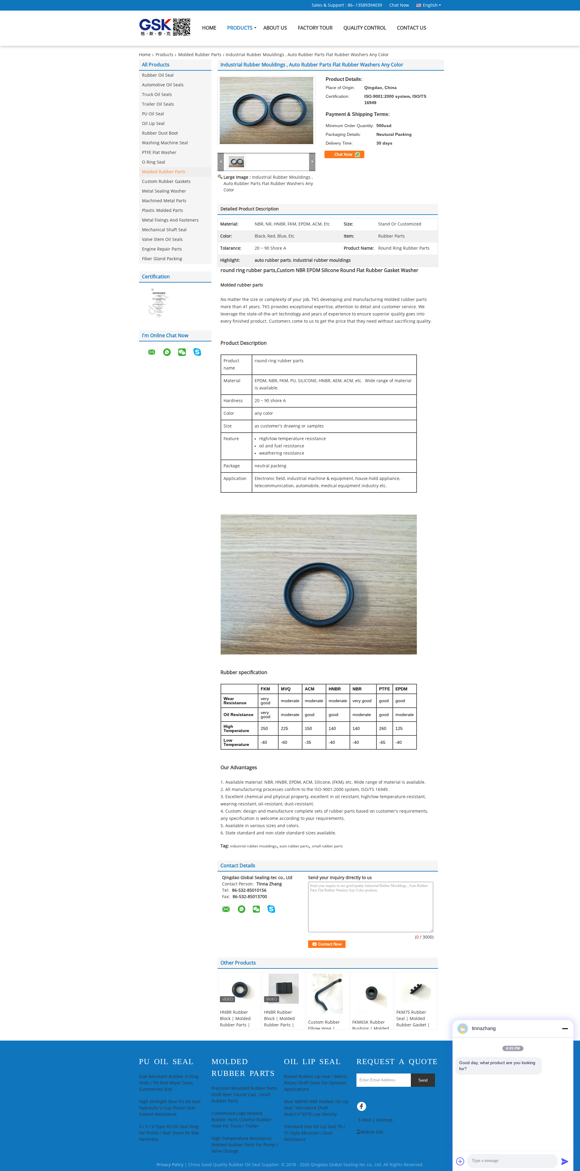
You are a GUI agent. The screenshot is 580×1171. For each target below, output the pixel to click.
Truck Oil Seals (157, 94)
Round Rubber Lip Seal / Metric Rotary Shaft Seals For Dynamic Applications (315, 1083)
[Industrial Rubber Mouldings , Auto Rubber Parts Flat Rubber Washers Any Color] (266, 110)
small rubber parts (327, 846)
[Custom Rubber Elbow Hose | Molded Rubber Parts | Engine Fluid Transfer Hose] (328, 994)
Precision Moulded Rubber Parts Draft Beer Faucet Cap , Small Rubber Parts (244, 1095)
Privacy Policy (169, 1164)
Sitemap (384, 1120)
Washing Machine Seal (165, 143)
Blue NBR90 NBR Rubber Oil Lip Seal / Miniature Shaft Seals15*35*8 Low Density (316, 1108)
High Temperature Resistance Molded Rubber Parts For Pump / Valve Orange (244, 1145)
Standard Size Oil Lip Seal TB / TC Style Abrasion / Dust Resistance (314, 1133)
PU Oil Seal (153, 114)
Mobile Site (372, 1132)
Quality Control (364, 28)
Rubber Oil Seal (158, 75)
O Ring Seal (153, 162)
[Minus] (565, 1028)
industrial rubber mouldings (253, 846)
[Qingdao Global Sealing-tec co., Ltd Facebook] (362, 1108)
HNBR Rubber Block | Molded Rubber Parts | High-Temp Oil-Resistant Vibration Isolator (239, 1028)
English (430, 5)
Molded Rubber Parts (199, 54)
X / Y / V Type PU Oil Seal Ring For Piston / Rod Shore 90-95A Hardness (169, 1133)
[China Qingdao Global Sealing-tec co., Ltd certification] (157, 303)
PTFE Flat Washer (159, 152)
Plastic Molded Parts (162, 210)
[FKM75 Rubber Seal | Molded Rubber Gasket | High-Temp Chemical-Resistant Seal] (416, 989)
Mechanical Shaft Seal (164, 229)
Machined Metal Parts (164, 200)
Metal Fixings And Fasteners (170, 220)
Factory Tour (315, 28)
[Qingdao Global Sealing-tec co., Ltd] (220, 161)
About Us (275, 28)
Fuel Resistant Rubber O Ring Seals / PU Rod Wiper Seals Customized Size (168, 1083)
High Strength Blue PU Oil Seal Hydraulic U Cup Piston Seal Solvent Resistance (170, 1108)
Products (240, 28)
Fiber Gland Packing (162, 258)
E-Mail (365, 1120)
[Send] (565, 1161)
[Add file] (460, 1161)
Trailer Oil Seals (158, 104)
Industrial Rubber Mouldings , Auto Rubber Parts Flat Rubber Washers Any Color (268, 184)
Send (422, 1080)
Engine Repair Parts (162, 249)
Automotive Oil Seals (163, 85)
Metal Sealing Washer (164, 191)
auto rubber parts (294, 846)
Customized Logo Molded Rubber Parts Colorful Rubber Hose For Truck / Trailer (241, 1120)
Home (209, 28)
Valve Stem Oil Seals (162, 239)
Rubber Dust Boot (160, 133)
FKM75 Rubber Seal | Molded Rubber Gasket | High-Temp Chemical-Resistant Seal (415, 1028)
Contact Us (411, 28)
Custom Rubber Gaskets (166, 181)
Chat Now (399, 5)
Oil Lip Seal (153, 123)
